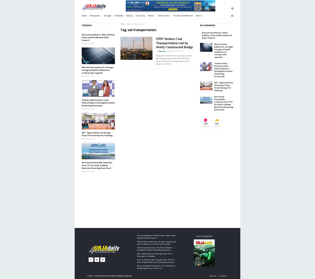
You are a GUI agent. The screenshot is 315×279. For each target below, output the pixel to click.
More (198, 15)
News (84, 15)
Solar (86, 62)
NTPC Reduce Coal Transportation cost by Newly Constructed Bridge (174, 43)
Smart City (140, 15)
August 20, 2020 (174, 51)
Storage (107, 15)
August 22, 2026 (88, 43)
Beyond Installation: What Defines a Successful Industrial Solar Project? (98, 37)
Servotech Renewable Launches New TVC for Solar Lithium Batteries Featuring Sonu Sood (97, 165)
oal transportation (137, 24)
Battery (129, 15)
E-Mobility (118, 15)
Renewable (95, 15)
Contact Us (223, 276)
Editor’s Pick (163, 15)
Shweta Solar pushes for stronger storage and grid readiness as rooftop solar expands (98, 70)
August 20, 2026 (88, 171)
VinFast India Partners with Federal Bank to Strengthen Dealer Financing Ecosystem (98, 103)
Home (122, 24)
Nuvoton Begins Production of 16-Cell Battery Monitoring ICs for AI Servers (156, 267)
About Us (213, 276)
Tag (128, 24)
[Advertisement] (157, 203)
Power (151, 15)
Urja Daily (162, 51)
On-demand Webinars (183, 15)
